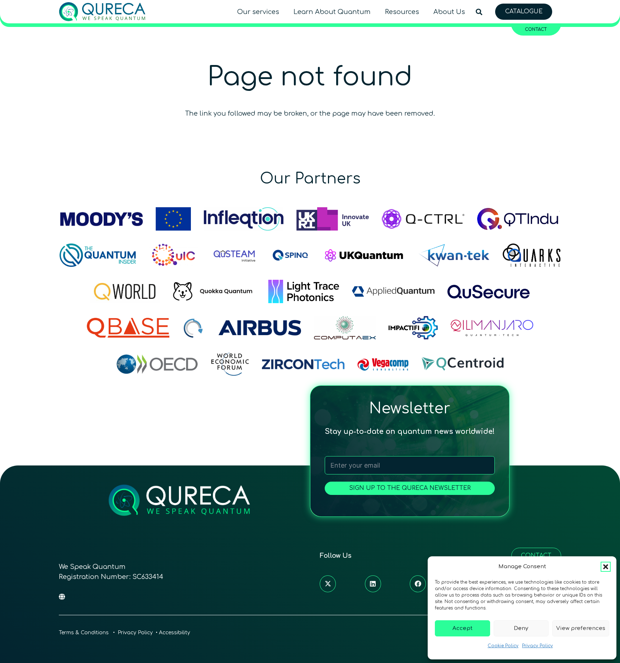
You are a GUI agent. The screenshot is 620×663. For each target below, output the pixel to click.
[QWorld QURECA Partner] (125, 291)
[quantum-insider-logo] (98, 255)
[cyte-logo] (194, 327)
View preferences (580, 628)
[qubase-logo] (128, 327)
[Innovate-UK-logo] (332, 219)
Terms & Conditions (84, 632)
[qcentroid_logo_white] (463, 364)
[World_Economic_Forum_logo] (230, 364)
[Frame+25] (303, 291)
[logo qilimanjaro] (492, 327)
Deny (521, 628)
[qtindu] (518, 219)
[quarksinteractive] (531, 255)
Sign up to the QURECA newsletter (410, 488)
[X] (328, 583)
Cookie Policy (503, 645)
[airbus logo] (260, 327)
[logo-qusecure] (488, 291)
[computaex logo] (345, 327)
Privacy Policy (537, 645)
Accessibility (174, 632)
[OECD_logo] (157, 364)
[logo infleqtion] (243, 219)
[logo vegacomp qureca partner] (383, 364)
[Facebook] (418, 583)
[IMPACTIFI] (413, 327)
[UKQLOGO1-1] (364, 255)
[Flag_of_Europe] (173, 219)
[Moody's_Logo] (101, 219)
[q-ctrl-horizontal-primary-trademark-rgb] (423, 219)
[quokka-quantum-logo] (214, 291)
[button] (605, 566)
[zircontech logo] (303, 364)
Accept (462, 628)
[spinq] (290, 255)
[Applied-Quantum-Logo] (393, 291)
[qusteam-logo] (234, 255)
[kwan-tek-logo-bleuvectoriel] (454, 255)
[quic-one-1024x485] (173, 255)
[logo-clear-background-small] (102, 12)
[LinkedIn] (373, 583)
